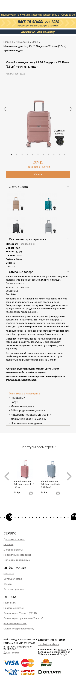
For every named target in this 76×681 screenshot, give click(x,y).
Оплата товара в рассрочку (19, 628)
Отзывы (8, 584)
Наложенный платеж (15, 623)
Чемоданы (17, 397)
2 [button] (17, 154)
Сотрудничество (13, 579)
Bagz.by (62, 649)
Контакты (9, 573)
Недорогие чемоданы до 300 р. (30, 414)
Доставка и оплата (14, 539)
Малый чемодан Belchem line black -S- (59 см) (51, 484)
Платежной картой (14, 608)
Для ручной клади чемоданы (28, 419)
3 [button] (22, 154)
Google (63, 654)
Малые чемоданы (21, 406)
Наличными (10, 602)
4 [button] (27, 154)
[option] (38, 113)
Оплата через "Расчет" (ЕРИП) (20, 613)
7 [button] (43, 154)
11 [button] (64, 154)
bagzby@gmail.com (48, 644)
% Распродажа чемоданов (27, 410)
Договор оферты (13, 549)
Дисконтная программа (17, 560)
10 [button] (59, 154)
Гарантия (8, 544)
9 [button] (54, 154)
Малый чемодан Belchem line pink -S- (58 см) (24, 484)
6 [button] (38, 154)
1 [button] (11, 154)
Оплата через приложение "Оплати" (23, 618)
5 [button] (32, 154)
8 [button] (48, 154)
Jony (13, 402)
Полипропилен (27, 244)
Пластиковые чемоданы (26, 423)
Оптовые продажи (14, 589)
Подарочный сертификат (17, 555)
